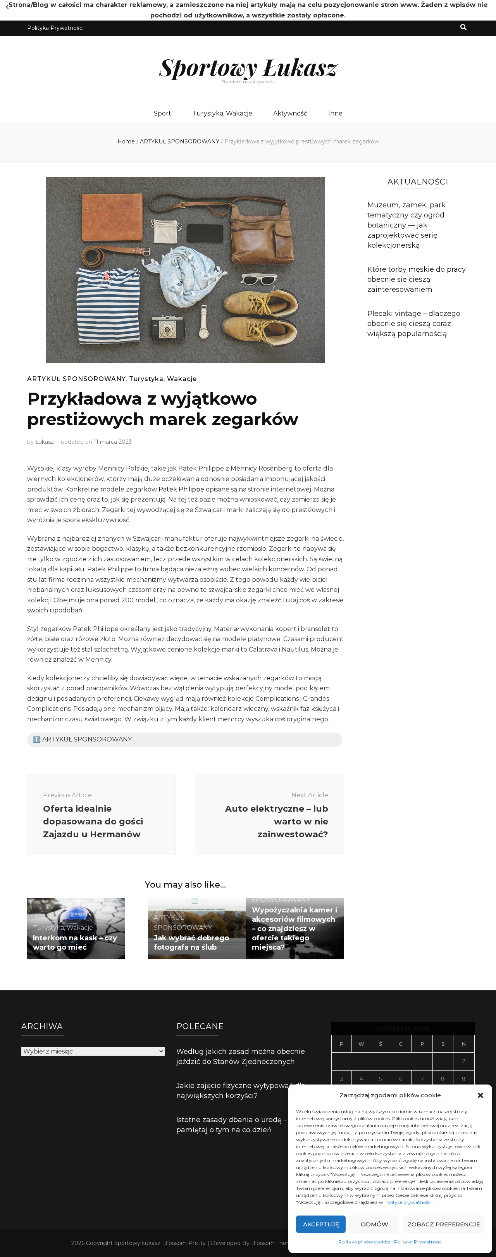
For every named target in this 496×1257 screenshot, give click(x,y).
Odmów (374, 1224)
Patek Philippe (181, 489)
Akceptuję (321, 1224)
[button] (480, 1095)
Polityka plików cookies (364, 1242)
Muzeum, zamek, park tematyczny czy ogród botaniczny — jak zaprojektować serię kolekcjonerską (406, 225)
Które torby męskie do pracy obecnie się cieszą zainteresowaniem (416, 279)
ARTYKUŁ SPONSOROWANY (76, 379)
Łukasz (44, 441)
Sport (162, 113)
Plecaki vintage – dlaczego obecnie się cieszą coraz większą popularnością (413, 323)
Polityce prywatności (408, 1202)
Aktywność (290, 113)
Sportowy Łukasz (248, 66)
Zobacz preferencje (443, 1224)
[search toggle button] (463, 27)
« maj (7, 7)
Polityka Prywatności (418, 1242)
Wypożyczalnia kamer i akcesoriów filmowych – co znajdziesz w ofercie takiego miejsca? (295, 929)
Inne (335, 113)
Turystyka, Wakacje (222, 113)
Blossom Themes (274, 1243)
